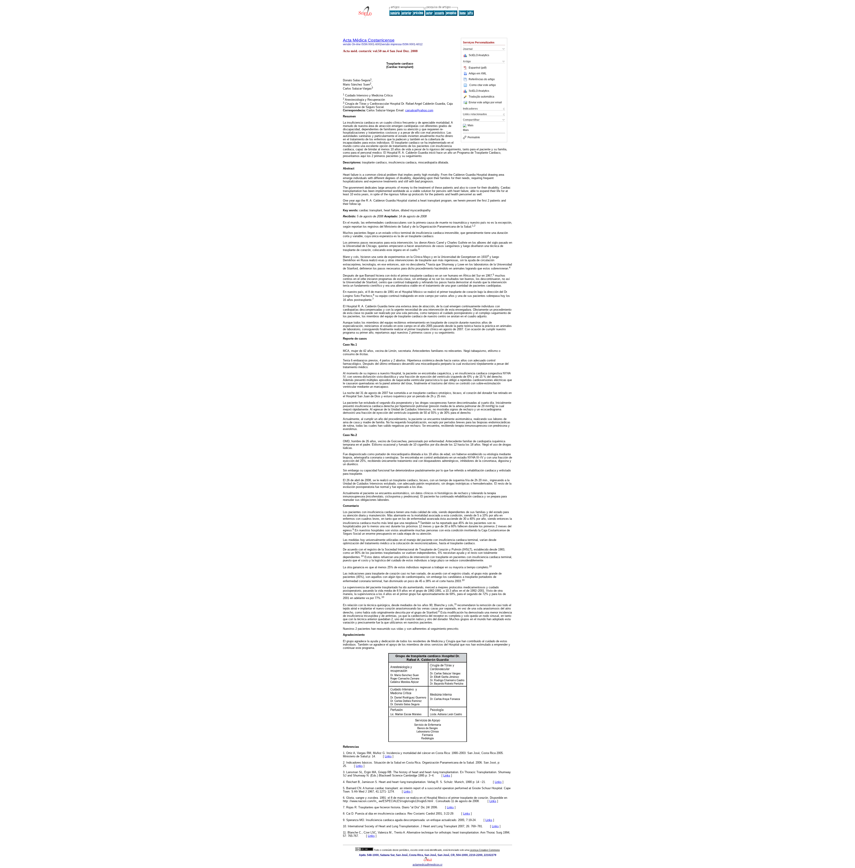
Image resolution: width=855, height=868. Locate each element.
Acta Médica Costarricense (369, 40)
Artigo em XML (478, 73)
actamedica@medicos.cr (427, 864)
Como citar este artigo (482, 85)
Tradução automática (481, 96)
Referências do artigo (482, 79)
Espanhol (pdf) (478, 67)
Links (388, 756)
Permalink (474, 137)
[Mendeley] (465, 125)
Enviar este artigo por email (485, 102)
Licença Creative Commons (485, 850)
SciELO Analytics (479, 55)
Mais (470, 125)
